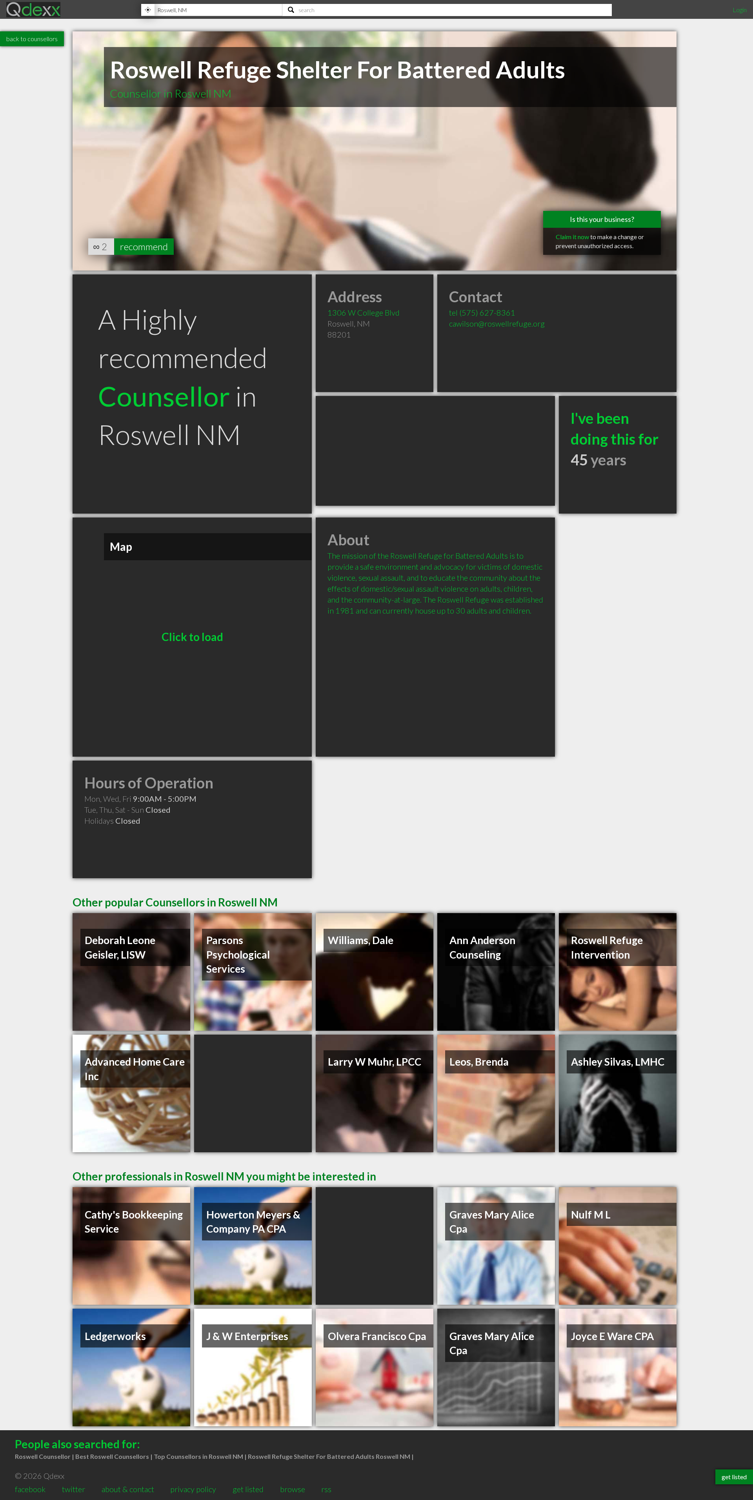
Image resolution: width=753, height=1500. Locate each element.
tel (482, 312)
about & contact (128, 1489)
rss (326, 1489)
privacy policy (193, 1489)
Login (740, 9)
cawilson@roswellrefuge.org (497, 323)
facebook (30, 1489)
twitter (73, 1489)
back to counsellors (32, 38)
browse (292, 1489)
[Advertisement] (435, 451)
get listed (248, 1489)
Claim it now (572, 236)
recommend (144, 246)
